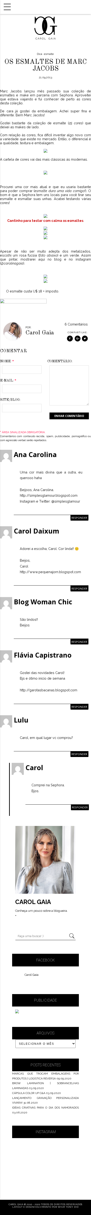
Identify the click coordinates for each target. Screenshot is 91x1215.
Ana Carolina (35, 454)
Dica (39, 54)
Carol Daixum (36, 530)
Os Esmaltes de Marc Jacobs (45, 65)
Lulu (21, 719)
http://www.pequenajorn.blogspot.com (50, 572)
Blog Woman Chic (43, 601)
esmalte (49, 54)
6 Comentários (76, 324)
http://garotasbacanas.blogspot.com (48, 690)
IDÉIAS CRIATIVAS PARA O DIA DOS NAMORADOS (45, 1107)
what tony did (68, 1207)
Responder (79, 517)
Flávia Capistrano (43, 654)
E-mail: (8, 380)
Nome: (7, 361)
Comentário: (59, 361)
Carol (34, 767)
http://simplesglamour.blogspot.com (48, 495)
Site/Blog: (10, 399)
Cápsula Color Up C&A (28, 1093)
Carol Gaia (31, 975)
